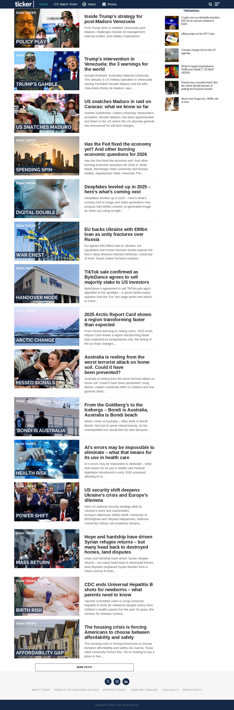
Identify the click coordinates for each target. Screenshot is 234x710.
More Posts (84, 667)
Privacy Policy (192, 689)
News (92, 4)
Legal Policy (170, 689)
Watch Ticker (68, 4)
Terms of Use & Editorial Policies (76, 689)
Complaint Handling (144, 689)
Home (43, 4)
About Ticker (41, 689)
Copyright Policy (114, 689)
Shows (112, 4)
